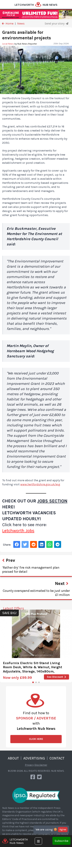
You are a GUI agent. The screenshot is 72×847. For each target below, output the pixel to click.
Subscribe (61, 841)
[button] (33, 682)
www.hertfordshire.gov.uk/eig (40, 484)
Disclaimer (40, 765)
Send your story (55, 23)
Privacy (29, 765)
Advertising (34, 758)
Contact (56, 758)
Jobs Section (52, 501)
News (21, 23)
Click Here (36, 739)
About (13, 758)
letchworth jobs (18, 530)
